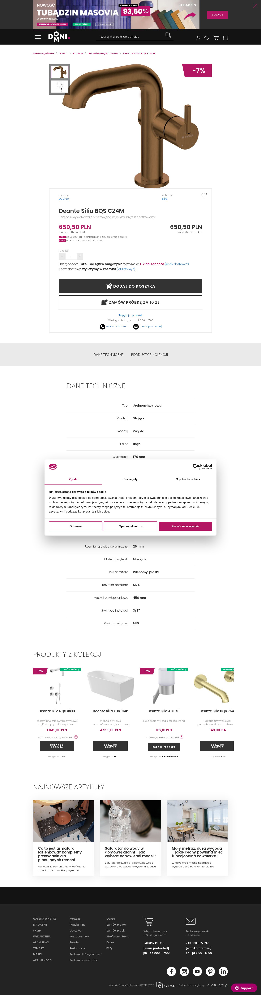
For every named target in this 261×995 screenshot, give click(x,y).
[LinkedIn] (223, 975)
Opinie (110, 919)
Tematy (38, 948)
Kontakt (75, 919)
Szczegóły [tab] (131, 479)
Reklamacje (77, 948)
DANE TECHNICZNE (108, 355)
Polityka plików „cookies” (85, 954)
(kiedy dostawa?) (177, 264)
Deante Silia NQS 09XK (57, 711)
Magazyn (40, 925)
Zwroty (74, 942)
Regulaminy (77, 925)
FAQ (109, 948)
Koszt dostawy (79, 936)
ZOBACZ (217, 14)
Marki (37, 954)
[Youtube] (197, 975)
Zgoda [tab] (73, 479)
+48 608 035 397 (197, 943)
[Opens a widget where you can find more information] (244, 988)
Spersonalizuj (128, 526)
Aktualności (42, 960)
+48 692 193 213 (116, 326)
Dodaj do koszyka (57, 745)
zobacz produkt (164, 746)
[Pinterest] (210, 975)
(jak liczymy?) (126, 269)
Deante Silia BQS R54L (217, 711)
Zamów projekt (116, 925)
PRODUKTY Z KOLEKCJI (149, 355)
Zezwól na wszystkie (185, 526)
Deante (64, 199)
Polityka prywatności (83, 960)
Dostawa (75, 930)
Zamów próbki (115, 930)
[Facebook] (171, 975)
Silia (164, 199)
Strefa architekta (117, 936)
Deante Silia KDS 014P (110, 711)
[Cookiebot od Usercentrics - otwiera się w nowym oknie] (195, 466)
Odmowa (76, 526)
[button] (59, 72)
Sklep (37, 930)
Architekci (41, 942)
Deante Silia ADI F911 (164, 711)
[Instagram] (184, 975)
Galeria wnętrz (44, 919)
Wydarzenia (42, 936)
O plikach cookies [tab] (188, 479)
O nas (110, 942)
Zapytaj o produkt (130, 315)
